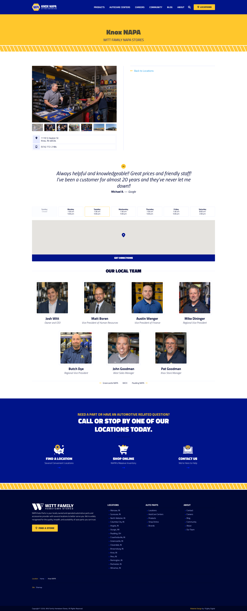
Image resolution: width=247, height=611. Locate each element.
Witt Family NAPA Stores (50, 7)
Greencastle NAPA (110, 383)
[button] (123, 235)
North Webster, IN (117, 518)
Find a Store (46, 528)
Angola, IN (114, 526)
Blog (170, 7)
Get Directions (123, 258)
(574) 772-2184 (49, 146)
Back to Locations (144, 70)
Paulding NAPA (138, 383)
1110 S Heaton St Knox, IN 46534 (49, 139)
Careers (140, 7)
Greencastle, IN (116, 541)
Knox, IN (113, 552)
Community (155, 7)
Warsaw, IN (115, 510)
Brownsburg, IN (116, 549)
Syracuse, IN (115, 514)
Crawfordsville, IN (117, 537)
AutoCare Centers (119, 7)
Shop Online (154, 522)
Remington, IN (116, 560)
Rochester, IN (115, 564)
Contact (190, 510)
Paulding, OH (115, 533)
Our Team (191, 529)
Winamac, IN (115, 568)
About (180, 7)
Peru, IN (113, 556)
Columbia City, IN (117, 522)
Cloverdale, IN (116, 545)
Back (125, 383)
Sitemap (39, 587)
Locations (206, 7)
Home (42, 578)
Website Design (196, 608)
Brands (152, 526)
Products (99, 7)
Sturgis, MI (114, 529)
